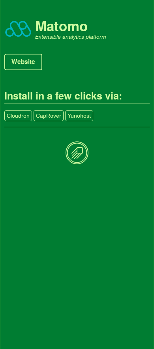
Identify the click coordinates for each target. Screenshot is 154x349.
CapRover (48, 116)
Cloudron (18, 116)
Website (23, 61)
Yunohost (79, 116)
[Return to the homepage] (77, 153)
